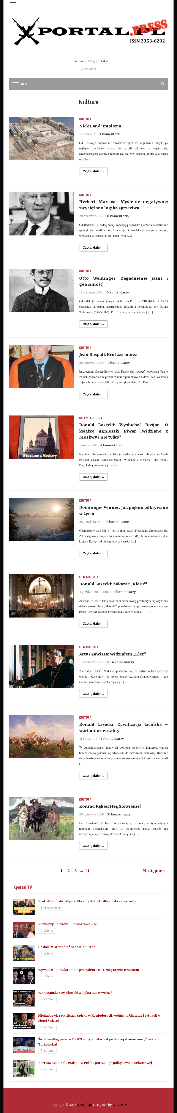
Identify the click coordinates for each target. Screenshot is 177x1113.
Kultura (85, 119)
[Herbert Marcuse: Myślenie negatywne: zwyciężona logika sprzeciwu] (41, 214)
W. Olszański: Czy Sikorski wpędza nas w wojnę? (75, 993)
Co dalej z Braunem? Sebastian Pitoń (67, 947)
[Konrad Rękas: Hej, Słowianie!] (41, 818)
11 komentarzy (112, 739)
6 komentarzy (123, 662)
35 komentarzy (119, 814)
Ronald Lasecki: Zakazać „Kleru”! (113, 584)
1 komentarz (110, 134)
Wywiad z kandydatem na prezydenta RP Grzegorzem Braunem (88, 970)
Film (82, 577)
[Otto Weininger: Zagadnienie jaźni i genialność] (41, 290)
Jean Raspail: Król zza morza (108, 354)
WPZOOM (120, 1105)
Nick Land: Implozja (100, 126)
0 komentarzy (118, 216)
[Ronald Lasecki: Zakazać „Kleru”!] (41, 596)
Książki (84, 418)
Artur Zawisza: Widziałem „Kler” (112, 654)
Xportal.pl (84, 1105)
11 (87, 870)
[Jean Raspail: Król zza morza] (41, 366)
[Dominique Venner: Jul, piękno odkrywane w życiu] (41, 519)
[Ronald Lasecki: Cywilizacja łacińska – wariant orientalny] (41, 736)
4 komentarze (111, 445)
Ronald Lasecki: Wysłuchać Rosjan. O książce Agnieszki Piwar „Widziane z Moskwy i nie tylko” (123, 431)
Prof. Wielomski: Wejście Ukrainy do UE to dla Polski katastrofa (86, 901)
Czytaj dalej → (93, 171)
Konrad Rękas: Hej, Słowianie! (110, 806)
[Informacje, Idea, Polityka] (88, 37)
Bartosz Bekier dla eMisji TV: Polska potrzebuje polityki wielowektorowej (95, 1063)
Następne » (154, 870)
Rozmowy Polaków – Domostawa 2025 (68, 924)
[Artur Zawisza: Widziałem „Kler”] (41, 666)
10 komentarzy (124, 592)
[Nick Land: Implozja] (41, 138)
